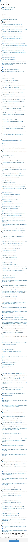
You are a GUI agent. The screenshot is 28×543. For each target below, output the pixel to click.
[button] (0, 0)
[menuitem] (0, 1)
